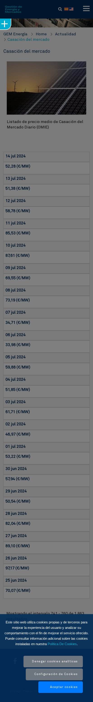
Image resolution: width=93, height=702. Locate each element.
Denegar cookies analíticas (55, 661)
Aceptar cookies (64, 687)
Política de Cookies (62, 644)
